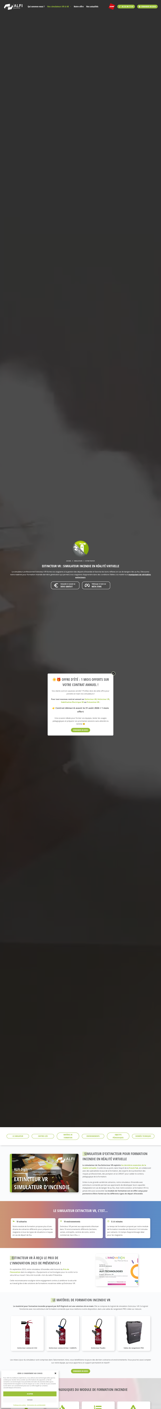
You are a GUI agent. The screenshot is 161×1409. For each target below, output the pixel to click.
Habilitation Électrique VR (72, 702)
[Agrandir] (135, 1257)
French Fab (133, 1168)
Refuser (30, 1400)
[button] (55, 1373)
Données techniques (143, 1136)
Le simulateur (18, 1136)
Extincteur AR (91, 699)
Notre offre (79, 6)
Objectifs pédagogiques (118, 1136)
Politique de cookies (19, 1405)
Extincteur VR (103, 699)
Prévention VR (93, 702)
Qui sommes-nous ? (36, 6)
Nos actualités (92, 6)
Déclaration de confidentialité (36, 1405)
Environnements (93, 1136)
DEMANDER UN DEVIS (80, 730)
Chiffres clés (43, 1136)
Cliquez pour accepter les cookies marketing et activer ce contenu (44, 1173)
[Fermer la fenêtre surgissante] (113, 673)
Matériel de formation (68, 1136)
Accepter (30, 1394)
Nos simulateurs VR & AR (58, 6)
